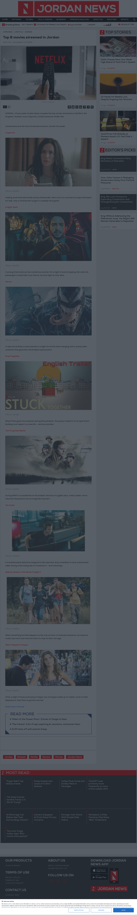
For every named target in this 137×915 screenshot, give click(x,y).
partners (10, 903)
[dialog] (68, 907)
